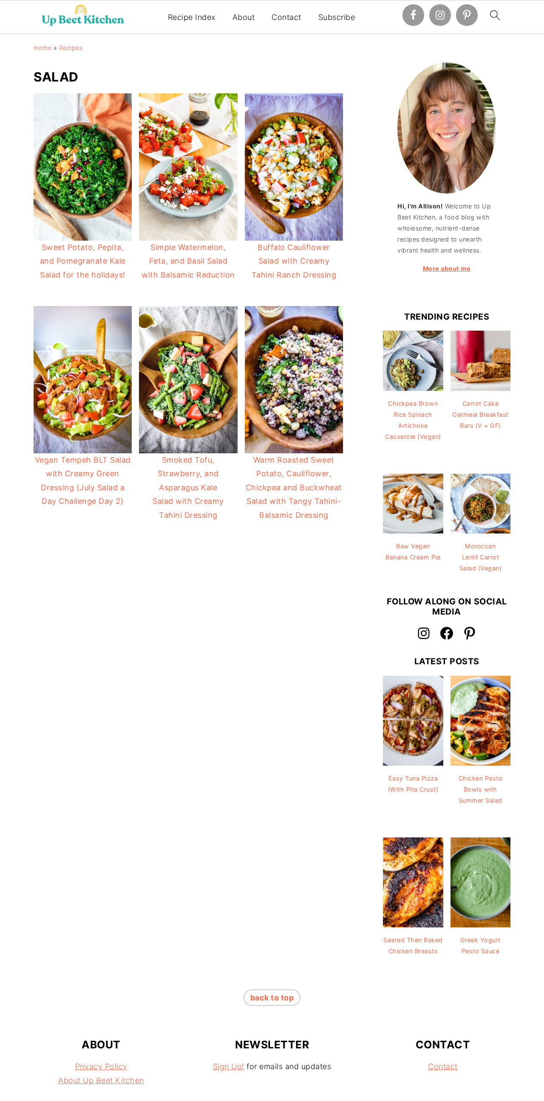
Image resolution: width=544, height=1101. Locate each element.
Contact (286, 17)
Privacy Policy (101, 1066)
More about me (447, 268)
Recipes (71, 47)
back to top (272, 997)
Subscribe (336, 17)
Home (42, 47)
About (243, 17)
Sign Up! (228, 1066)
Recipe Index (191, 17)
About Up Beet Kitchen (101, 1080)
